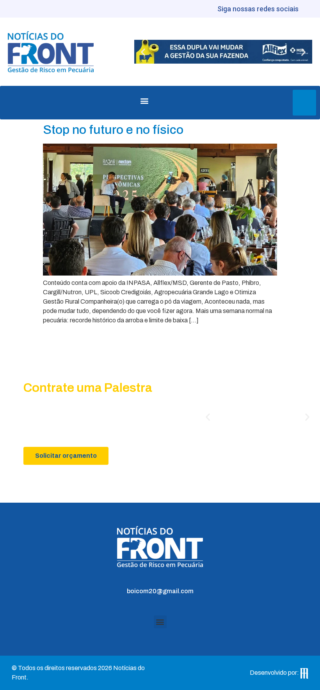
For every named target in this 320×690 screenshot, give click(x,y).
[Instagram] (311, 9)
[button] (143, 52)
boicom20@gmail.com (160, 591)
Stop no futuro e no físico (113, 130)
